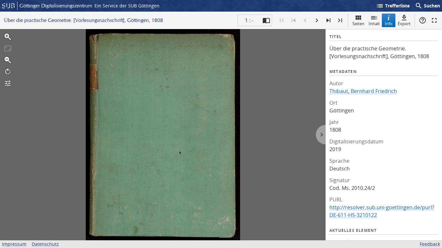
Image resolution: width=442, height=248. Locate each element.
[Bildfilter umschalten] (8, 83)
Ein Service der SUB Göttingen (127, 6)
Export (404, 23)
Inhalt (374, 23)
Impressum (14, 244)
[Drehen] (8, 72)
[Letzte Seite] (340, 20)
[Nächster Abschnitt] (328, 20)
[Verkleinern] (8, 60)
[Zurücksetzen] (8, 48)
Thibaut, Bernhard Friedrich (363, 91)
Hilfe (422, 20)
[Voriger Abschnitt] (293, 20)
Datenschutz (45, 244)
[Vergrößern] (8, 37)
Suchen (427, 6)
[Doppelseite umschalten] (266, 20)
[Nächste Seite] (317, 20)
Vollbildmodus (434, 20)
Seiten (358, 23)
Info (388, 23)
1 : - (249, 20)
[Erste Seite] (282, 20)
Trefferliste (393, 6)
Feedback (430, 244)
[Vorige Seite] (305, 20)
